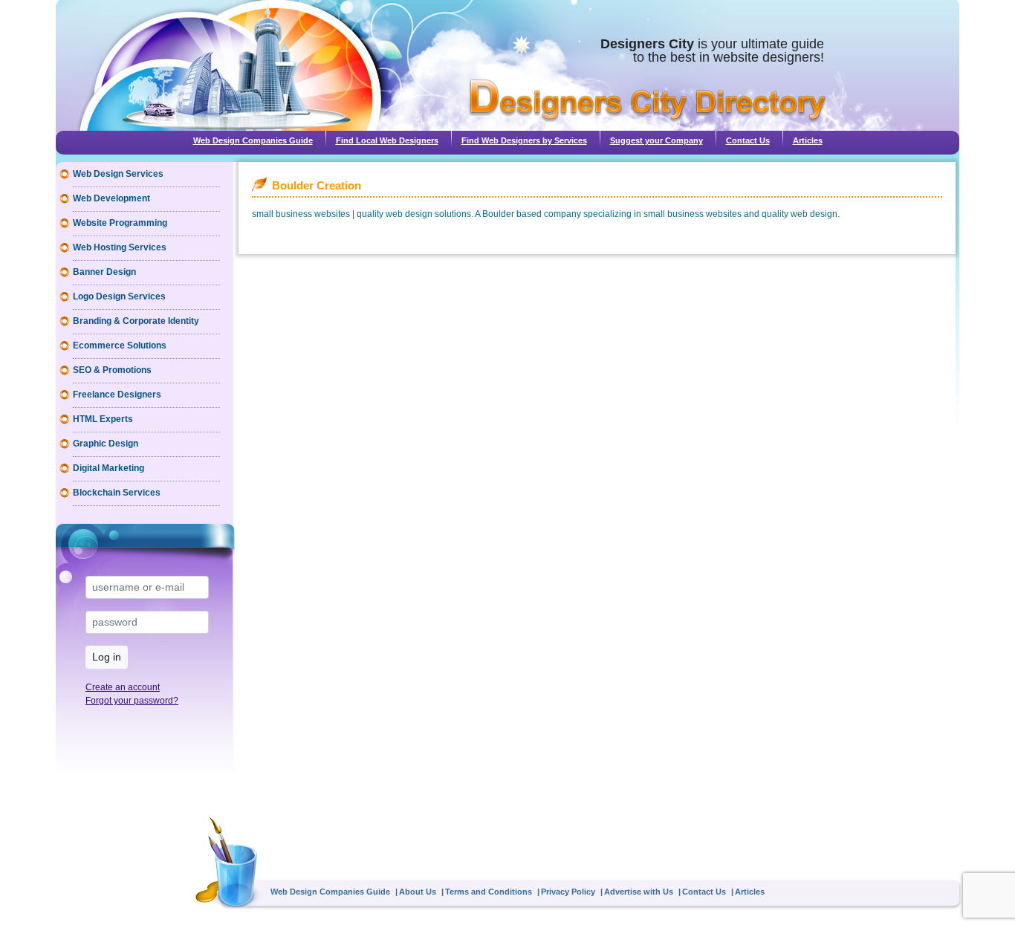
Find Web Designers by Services (524, 140)
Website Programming (120, 223)
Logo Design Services (119, 296)
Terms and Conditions (488, 891)
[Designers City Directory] (647, 101)
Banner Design (104, 272)
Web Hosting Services (119, 247)
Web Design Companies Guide (253, 140)
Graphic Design (105, 443)
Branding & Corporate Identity (136, 321)
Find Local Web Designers (387, 140)
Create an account (122, 687)
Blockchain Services (116, 492)
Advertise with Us (638, 891)
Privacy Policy (568, 891)
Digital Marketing (108, 468)
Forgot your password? (131, 700)
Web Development (111, 198)
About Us (417, 891)
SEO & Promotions (112, 370)
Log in (106, 657)
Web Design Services (118, 174)
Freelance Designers (117, 394)
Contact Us (748, 140)
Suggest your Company (656, 140)
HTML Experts (103, 419)
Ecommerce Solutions (119, 345)
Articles (808, 140)
